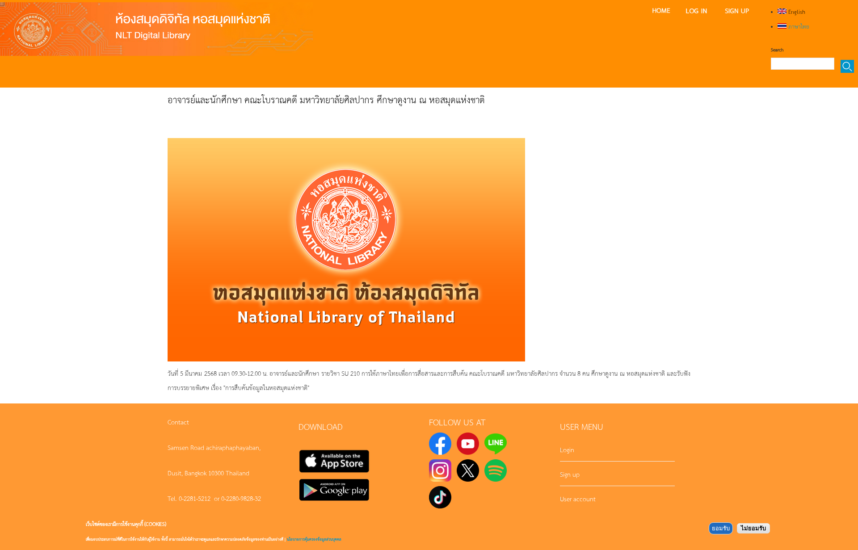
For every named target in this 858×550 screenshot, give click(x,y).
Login (567, 449)
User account (578, 499)
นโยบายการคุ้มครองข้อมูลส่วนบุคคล (314, 539)
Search (777, 49)
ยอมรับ (721, 528)
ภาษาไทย (797, 26)
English (795, 11)
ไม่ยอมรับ (753, 528)
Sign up (570, 474)
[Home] (156, 29)
